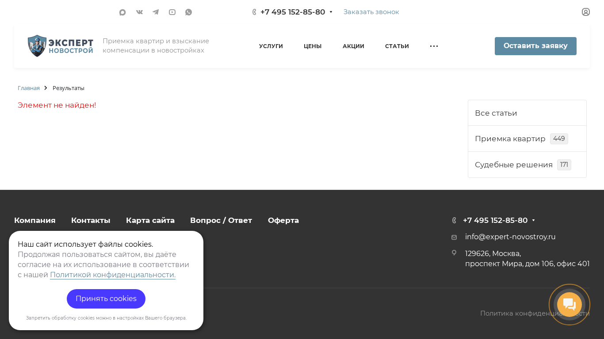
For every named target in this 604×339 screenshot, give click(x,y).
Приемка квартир (520, 138)
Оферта (283, 220)
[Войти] (586, 12)
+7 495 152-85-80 (292, 12)
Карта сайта (150, 220)
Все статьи (496, 113)
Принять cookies (106, 298)
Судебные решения (521, 164)
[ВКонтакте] (139, 12)
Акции (353, 46)
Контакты (91, 220)
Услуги (271, 46)
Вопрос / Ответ (221, 220)
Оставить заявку (536, 45)
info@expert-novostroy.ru (510, 237)
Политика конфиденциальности (535, 313)
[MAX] (122, 12)
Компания (35, 220)
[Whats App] (188, 12)
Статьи (397, 46)
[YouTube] (172, 12)
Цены (312, 46)
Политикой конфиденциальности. (113, 275)
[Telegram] (156, 12)
